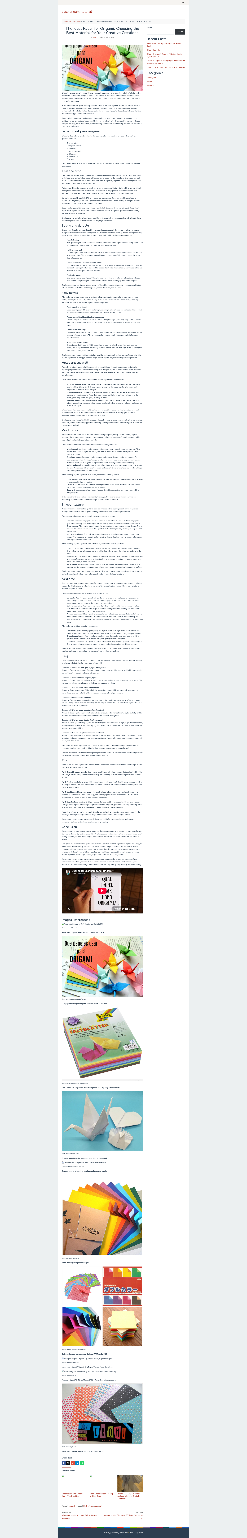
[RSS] (183, 2)
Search (149, 27)
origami (72, 1506)
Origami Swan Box (154, 50)
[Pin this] (73, 1463)
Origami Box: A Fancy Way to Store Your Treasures (166, 67)
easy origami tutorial (77, 11)
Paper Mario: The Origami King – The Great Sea (72, 1494)
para (100, 1506)
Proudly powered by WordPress (116, 1532)
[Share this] (64, 1463)
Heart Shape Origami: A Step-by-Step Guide (102, 1494)
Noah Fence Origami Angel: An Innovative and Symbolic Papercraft (128, 1496)
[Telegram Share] (77, 1463)
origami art (151, 85)
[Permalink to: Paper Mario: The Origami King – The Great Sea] (74, 1483)
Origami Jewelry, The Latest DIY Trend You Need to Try (123, 1515)
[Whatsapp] (82, 1463)
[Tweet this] (68, 1463)
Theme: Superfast (136, 1532)
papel (96, 1506)
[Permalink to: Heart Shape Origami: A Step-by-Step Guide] (102, 1483)
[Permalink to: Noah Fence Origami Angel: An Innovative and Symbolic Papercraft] (130, 1483)
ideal (85, 1506)
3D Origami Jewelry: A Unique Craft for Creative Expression (79, 1515)
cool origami (151, 77)
